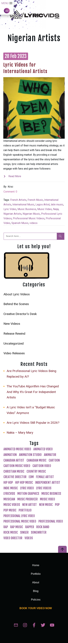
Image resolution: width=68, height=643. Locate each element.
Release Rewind (14, 333)
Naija (56, 209)
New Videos (11, 324)
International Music (23, 204)
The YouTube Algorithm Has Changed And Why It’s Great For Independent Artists (33, 391)
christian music (13, 471)
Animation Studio (30, 455)
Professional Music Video (19, 521)
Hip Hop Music (24, 483)
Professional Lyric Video (19, 516)
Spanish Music (19, 223)
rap (5, 527)
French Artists (18, 199)
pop (57, 505)
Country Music (36, 471)
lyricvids (9, 494)
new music (46, 505)
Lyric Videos (43, 488)
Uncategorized (13, 343)
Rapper (29, 527)
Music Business (26, 209)
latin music (57, 204)
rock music (10, 532)
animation (10, 455)
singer (24, 532)
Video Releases (14, 353)
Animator (50, 455)
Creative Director (14, 477)
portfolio (25, 510)
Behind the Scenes (16, 304)
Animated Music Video (17, 449)
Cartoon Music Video (16, 466)
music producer (27, 499)
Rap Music (16, 527)
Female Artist (45, 477)
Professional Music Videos (29, 218)
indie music (10, 488)
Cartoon (54, 460)
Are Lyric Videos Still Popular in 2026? (33, 423)
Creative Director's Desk (20, 314)
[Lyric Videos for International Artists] (34, 108)
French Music (35, 199)
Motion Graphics (28, 494)
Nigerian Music (31, 213)
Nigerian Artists (12, 213)
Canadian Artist (13, 460)
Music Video (44, 209)
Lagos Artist (42, 204)
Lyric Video (9, 209)
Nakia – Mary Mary (20, 432)
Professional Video (50, 521)
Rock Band (42, 527)
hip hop (8, 483)
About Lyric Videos (16, 294)
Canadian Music (36, 460)
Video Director (12, 538)
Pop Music (9, 510)
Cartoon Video (42, 466)
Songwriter (38, 532)
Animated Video (43, 449)
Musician (9, 499)
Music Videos (11, 505)
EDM (31, 477)
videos (33, 223)
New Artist (29, 505)
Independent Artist (47, 483)
